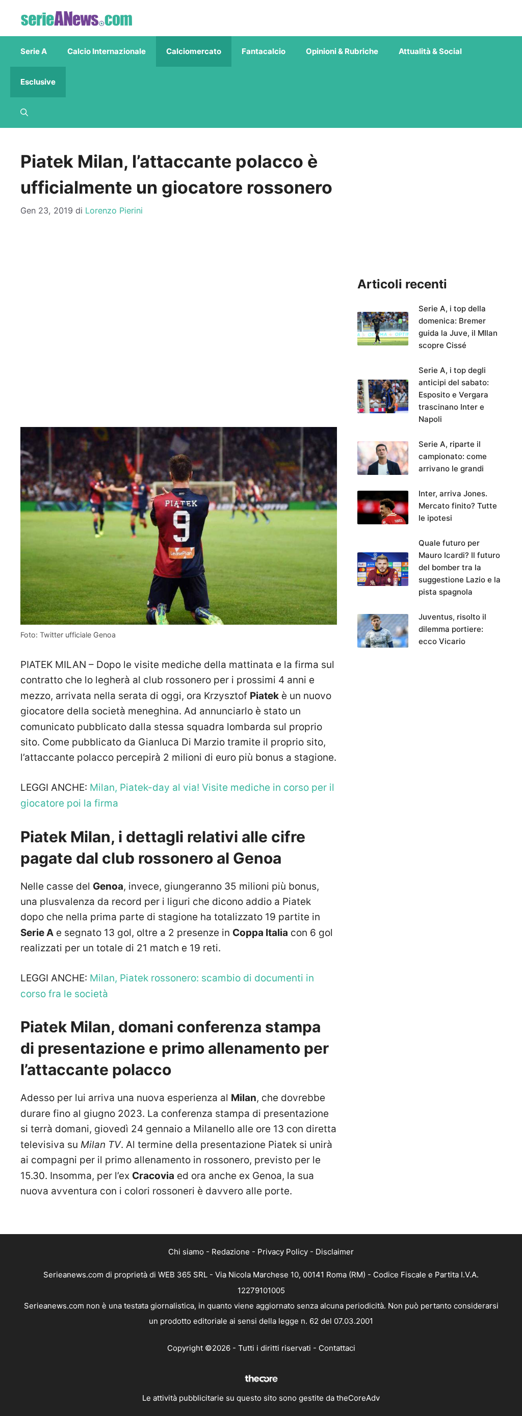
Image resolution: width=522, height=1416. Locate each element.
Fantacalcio (263, 51)
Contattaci (337, 1348)
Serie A (33, 51)
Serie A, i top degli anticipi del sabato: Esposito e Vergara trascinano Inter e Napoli (454, 394)
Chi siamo (186, 1252)
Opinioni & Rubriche (342, 51)
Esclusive (38, 82)
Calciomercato (193, 51)
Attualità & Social (430, 51)
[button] (24, 112)
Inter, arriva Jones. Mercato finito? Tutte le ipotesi (458, 506)
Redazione (231, 1252)
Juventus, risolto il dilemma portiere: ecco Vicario (452, 629)
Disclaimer (335, 1252)
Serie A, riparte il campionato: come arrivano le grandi (453, 456)
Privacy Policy (282, 1252)
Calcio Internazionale (106, 51)
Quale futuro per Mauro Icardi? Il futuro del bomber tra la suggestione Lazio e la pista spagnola (460, 567)
